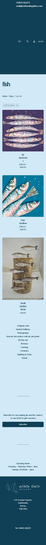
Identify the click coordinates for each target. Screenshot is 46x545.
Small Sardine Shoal (23, 306)
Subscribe (23, 424)
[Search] (27, 41)
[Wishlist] (34, 41)
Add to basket (23, 283)
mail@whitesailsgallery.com (29, 6)
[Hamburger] (19, 41)
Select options (23, 135)
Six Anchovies (23, 157)
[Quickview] (22, 256)
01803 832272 (23, 2)
